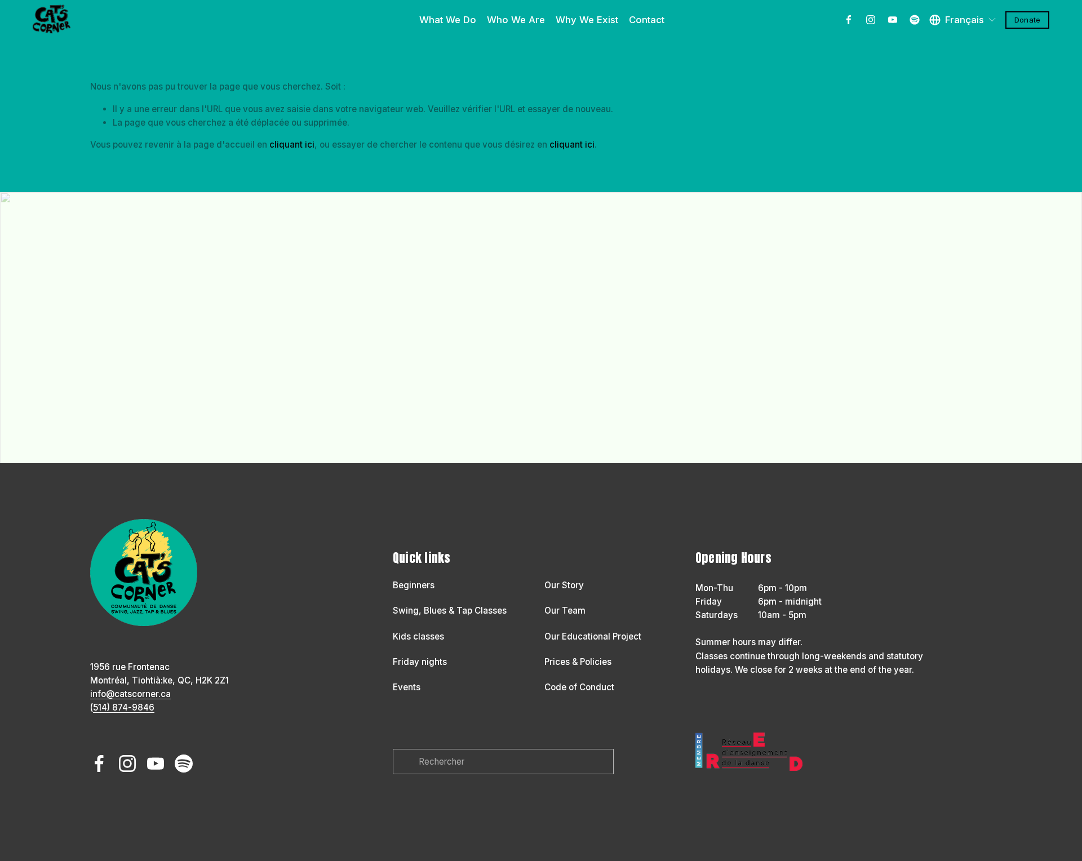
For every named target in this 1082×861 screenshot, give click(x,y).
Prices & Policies (577, 661)
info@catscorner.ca (130, 694)
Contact (646, 19)
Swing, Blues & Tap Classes (450, 610)
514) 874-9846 (123, 707)
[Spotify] (914, 19)
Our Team (565, 610)
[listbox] (963, 19)
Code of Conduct (579, 687)
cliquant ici (291, 144)
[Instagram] (870, 19)
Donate (1027, 19)
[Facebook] (848, 19)
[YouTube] (892, 19)
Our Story (564, 585)
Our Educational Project (592, 636)
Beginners (413, 585)
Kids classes (418, 636)
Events (406, 687)
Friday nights (420, 661)
